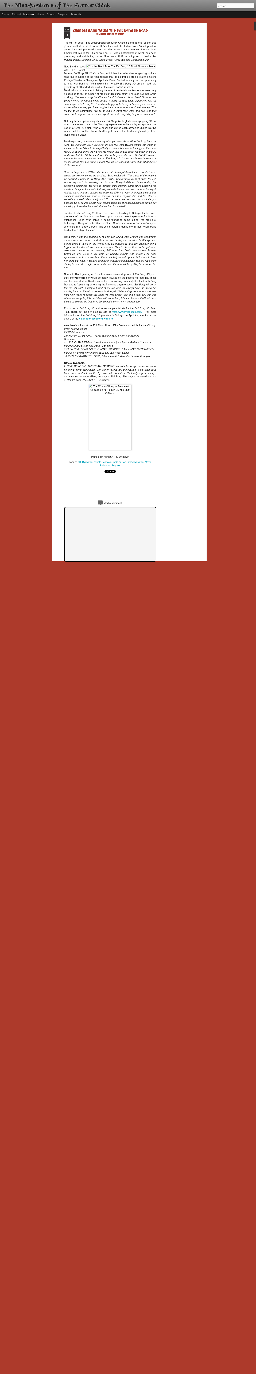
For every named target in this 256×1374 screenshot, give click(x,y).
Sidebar (51, 14)
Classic (6, 14)
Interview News (135, 462)
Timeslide (76, 14)
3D (79, 462)
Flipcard (16, 14)
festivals (107, 462)
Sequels (116, 465)
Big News (87, 462)
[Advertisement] (175, 82)
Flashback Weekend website (96, 318)
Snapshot (63, 14)
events (97, 462)
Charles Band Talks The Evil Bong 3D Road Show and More (110, 32)
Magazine (28, 14)
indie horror (119, 462)
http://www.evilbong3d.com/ (127, 311)
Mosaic (40, 14)
